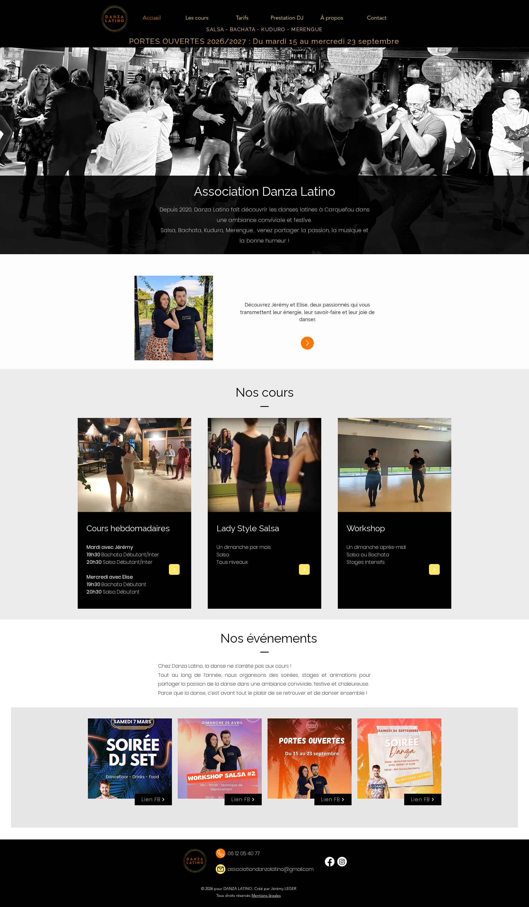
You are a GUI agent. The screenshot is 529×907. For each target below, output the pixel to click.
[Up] (307, 343)
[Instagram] (342, 861)
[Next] (174, 569)
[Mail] (220, 853)
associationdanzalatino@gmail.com (271, 869)
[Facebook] (329, 861)
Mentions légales (266, 895)
